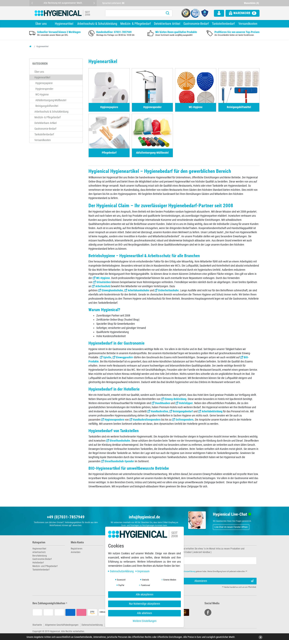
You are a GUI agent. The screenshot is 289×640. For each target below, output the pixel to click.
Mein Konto (77, 542)
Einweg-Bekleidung (175, 399)
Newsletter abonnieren (160, 542)
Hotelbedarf (38, 562)
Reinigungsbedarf (183, 411)
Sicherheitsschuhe (168, 290)
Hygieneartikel (64, 24)
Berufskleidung (39, 555)
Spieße (107, 357)
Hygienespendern (114, 419)
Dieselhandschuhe (120, 440)
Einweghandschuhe (112, 290)
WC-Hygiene (103, 278)
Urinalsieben (104, 282)
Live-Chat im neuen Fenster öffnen (231, 527)
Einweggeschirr (124, 357)
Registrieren (76, 548)
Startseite (37, 624)
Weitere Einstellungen (144, 621)
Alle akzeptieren (144, 594)
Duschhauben (162, 403)
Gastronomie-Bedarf (196, 24)
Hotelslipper (186, 403)
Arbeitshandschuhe (138, 290)
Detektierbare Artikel (167, 24)
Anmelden (75, 552)
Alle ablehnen (144, 613)
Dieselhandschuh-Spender (119, 461)
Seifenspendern (184, 419)
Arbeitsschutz (102, 286)
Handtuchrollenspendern (147, 419)
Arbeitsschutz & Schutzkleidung (97, 24)
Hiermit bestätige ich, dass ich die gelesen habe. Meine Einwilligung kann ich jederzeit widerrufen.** (199, 571)
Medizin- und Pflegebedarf (45, 566)
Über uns (41, 24)
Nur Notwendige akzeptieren (144, 603)
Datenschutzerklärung (92, 624)
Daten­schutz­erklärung (122, 571)
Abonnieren (200, 580)
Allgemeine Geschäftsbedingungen (61, 624)
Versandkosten (247, 24)
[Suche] (167, 13)
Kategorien (38, 542)
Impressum (143, 571)
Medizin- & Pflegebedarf (135, 24)
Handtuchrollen (159, 411)
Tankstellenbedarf (223, 24)
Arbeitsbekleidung (212, 411)
